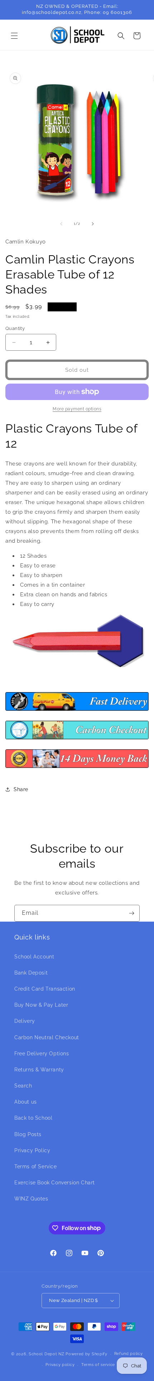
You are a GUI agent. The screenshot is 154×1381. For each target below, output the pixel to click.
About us (25, 1102)
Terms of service (98, 1364)
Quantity (15, 328)
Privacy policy (59, 1364)
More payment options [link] (77, 408)
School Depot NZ (46, 1354)
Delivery (24, 1021)
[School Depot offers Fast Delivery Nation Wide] (77, 710)
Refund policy (128, 1353)
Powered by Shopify (86, 1354)
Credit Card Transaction (44, 989)
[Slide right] (93, 224)
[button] (14, 36)
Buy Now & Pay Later (41, 1005)
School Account (34, 957)
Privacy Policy (32, 1150)
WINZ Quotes (31, 1199)
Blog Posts (28, 1134)
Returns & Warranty (39, 1069)
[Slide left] (61, 224)
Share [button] (21, 789)
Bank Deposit (31, 973)
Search (23, 1086)
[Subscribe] (131, 913)
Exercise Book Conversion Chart (54, 1182)
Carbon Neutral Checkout (46, 1037)
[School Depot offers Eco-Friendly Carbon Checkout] (77, 739)
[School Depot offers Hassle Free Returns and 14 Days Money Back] (77, 767)
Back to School (33, 1118)
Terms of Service (35, 1166)
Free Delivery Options (41, 1053)
